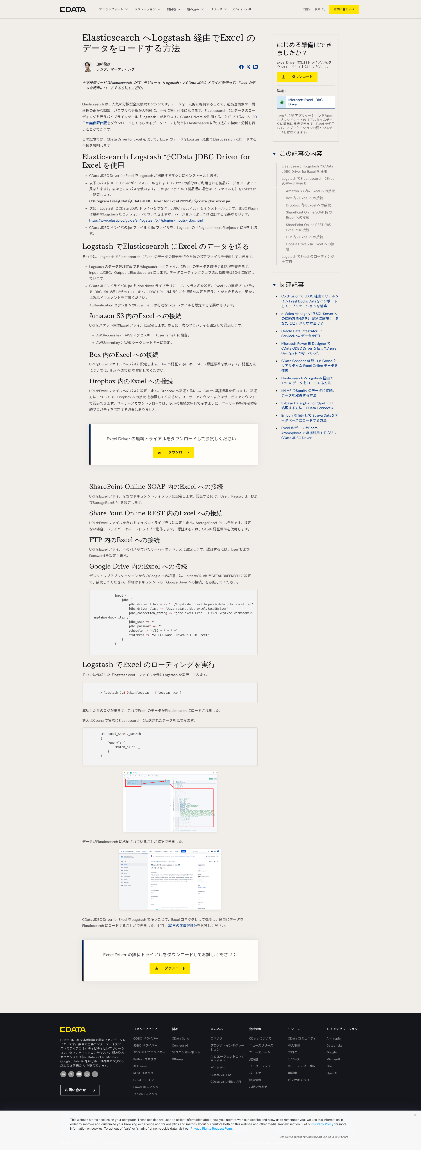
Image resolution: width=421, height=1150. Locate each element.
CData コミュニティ (302, 1038)
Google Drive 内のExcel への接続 (310, 247)
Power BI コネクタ (146, 1087)
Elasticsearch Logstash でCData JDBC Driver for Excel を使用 (307, 169)
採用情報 (255, 1080)
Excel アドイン (143, 1080)
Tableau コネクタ (145, 1094)
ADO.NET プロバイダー (149, 1052)
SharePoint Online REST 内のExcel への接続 (308, 227)
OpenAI (331, 1073)
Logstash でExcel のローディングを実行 (308, 259)
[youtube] (79, 1074)
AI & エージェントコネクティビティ (227, 1059)
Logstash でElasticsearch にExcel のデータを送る (308, 181)
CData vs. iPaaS (221, 1075)
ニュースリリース (261, 1045)
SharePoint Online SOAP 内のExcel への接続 (309, 215)
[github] (87, 1074)
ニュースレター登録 (301, 1066)
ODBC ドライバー (145, 1038)
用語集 (292, 1073)
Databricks (334, 1045)
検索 (317, 9)
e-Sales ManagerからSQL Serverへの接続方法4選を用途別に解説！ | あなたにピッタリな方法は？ (310, 318)
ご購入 (306, 9)
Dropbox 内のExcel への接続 (308, 205)
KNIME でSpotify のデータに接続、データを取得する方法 (308, 393)
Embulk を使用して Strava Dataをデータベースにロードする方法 (309, 418)
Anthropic (333, 1038)
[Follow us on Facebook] (241, 67)
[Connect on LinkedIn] (255, 67)
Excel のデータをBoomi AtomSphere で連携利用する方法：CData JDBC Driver (309, 432)
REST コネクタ (143, 1073)
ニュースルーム (259, 1052)
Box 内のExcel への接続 (304, 198)
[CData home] (76, 9)
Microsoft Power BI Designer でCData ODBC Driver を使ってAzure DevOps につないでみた (308, 348)
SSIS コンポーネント (186, 1052)
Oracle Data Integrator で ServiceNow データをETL (301, 333)
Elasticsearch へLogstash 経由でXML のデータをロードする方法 (307, 380)
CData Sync (180, 1038)
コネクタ (216, 1038)
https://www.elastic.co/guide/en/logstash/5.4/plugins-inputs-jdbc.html (146, 220)
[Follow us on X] (248, 67)
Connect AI (180, 1045)
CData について (260, 1038)
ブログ (292, 1052)
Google (331, 1052)
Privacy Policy (323, 1124)
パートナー (218, 1068)
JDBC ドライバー (145, 1045)
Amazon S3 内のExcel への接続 (310, 191)
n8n (329, 1066)
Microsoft (333, 1059)
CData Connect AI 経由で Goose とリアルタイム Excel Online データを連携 (309, 365)
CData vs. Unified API (225, 1082)
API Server (140, 1066)
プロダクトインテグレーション (227, 1047)
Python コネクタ (144, 1059)
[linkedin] (63, 1074)
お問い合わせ (342, 9)
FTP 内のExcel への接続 (304, 237)
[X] (71, 1074)
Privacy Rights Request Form (211, 1128)
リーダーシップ (260, 1066)
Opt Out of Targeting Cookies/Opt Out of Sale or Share (314, 1137)
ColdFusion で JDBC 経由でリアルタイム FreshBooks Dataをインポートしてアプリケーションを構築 (310, 301)
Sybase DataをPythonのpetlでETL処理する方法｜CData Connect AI (308, 405)
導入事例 (294, 1045)
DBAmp (177, 1059)
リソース (294, 1059)
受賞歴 (253, 1059)
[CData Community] (95, 1074)
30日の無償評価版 (182, 925)
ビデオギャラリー (300, 1080)
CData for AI (242, 9)
